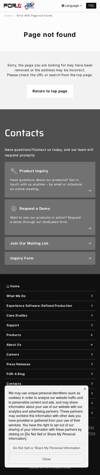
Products (14, 335)
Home (8, 15)
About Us (14, 344)
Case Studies (17, 315)
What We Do (16, 296)
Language (72, 5)
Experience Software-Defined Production (39, 305)
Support (13, 325)
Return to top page (50, 91)
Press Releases (18, 364)
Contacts (14, 383)
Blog (16, 374)
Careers (13, 354)
